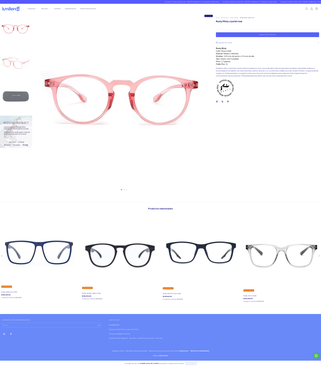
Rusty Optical (234, 17)
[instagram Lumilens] (4, 334)
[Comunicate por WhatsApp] (316, 355)
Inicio (217, 17)
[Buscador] (306, 9)
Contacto (57, 9)
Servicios (44, 9)
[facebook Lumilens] (11, 334)
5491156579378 (114, 325)
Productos (31, 9)
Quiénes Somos (70, 9)
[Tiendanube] (160, 356)
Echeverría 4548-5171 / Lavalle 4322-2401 (123, 329)
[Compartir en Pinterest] (228, 101)
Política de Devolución (88, 9)
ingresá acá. (184, 351)
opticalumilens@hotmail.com (120, 334)
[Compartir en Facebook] (217, 101)
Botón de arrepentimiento (200, 351)
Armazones (224, 17)
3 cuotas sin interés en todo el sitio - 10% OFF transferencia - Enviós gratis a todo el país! (174, 2)
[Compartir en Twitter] (222, 101)
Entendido (191, 363)
